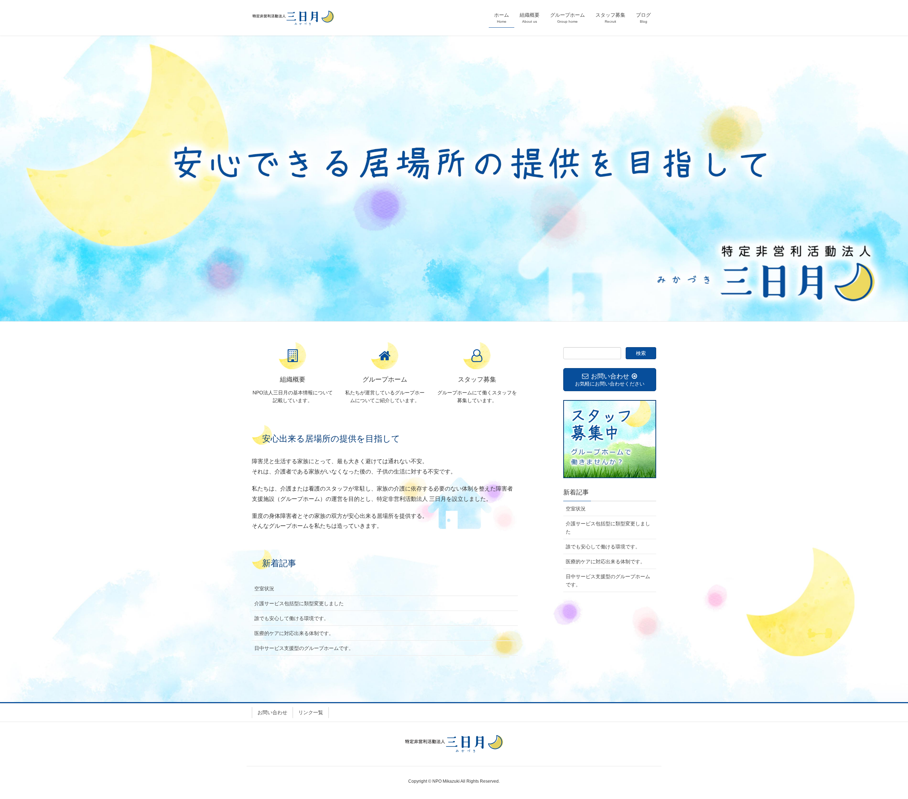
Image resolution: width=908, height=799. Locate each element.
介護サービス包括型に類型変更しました (299, 603)
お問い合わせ (272, 712)
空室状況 (264, 588)
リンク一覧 (310, 712)
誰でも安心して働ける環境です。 (291, 618)
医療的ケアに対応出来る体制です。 (294, 633)
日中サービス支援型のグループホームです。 (304, 648)
